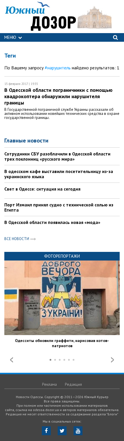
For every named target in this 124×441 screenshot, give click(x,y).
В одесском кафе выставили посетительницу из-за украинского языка (58, 173)
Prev (11, 360)
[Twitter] (62, 430)
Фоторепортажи (62, 256)
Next (112, 360)
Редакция (73, 384)
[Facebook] (46, 430)
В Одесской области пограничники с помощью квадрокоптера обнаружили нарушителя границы (58, 96)
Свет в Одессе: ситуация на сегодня (42, 189)
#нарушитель (58, 68)
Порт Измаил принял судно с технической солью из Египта (58, 207)
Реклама (49, 384)
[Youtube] (78, 430)
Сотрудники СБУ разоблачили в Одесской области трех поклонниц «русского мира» (57, 156)
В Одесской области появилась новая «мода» (52, 222)
